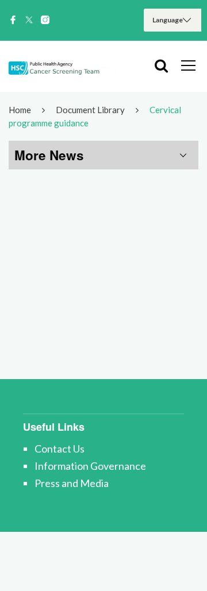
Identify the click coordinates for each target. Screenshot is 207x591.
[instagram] (45, 20)
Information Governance (90, 465)
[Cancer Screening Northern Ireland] (63, 66)
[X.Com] (29, 20)
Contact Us (59, 448)
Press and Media (71, 483)
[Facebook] (13, 20)
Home (20, 110)
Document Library (90, 110)
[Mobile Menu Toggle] (188, 65)
